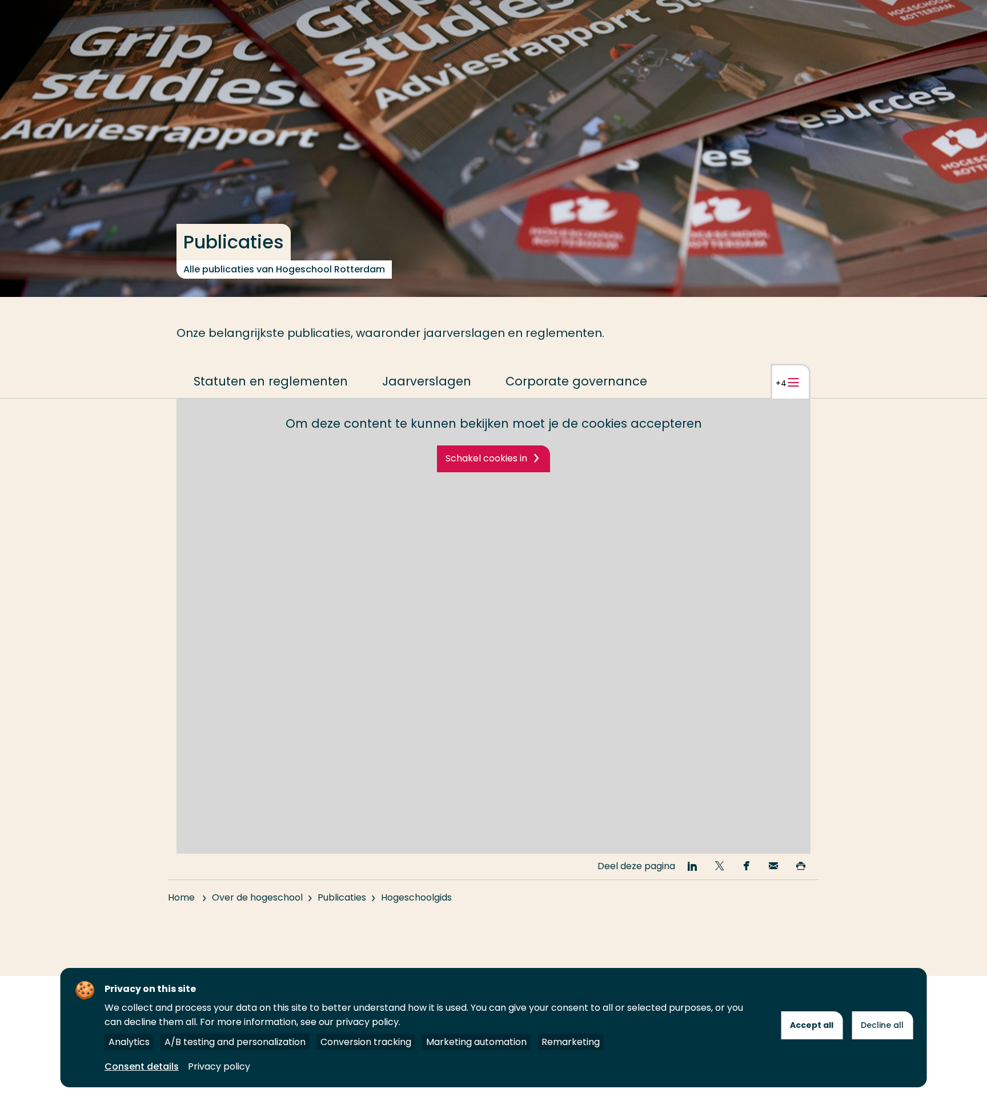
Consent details (142, 1066)
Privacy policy (219, 1066)
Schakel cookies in (486, 458)
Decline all (882, 1025)
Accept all (811, 1025)
